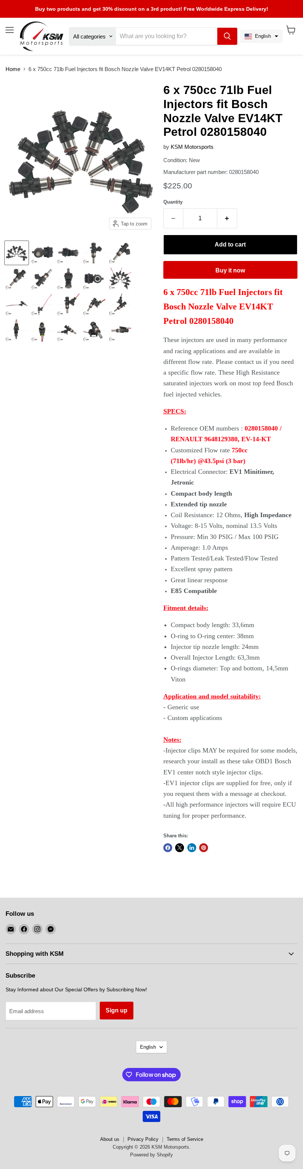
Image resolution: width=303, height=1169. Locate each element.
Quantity (173, 202)
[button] (261, 36)
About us (109, 1139)
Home (13, 69)
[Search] (227, 36)
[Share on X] (179, 847)
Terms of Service (185, 1139)
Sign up (116, 1010)
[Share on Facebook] (167, 847)
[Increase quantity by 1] (227, 218)
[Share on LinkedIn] (191, 847)
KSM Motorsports (192, 147)
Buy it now (230, 270)
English (148, 1047)
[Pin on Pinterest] (203, 847)
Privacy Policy (143, 1139)
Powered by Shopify (151, 1155)
